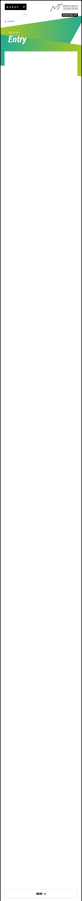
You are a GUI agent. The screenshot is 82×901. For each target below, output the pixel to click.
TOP (24, 14)
